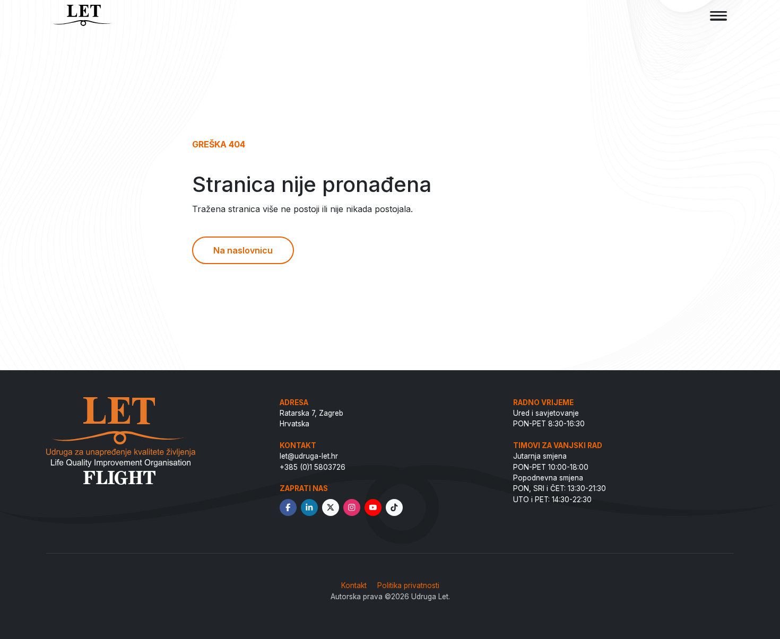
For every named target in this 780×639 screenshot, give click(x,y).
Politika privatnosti (408, 585)
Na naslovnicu (243, 250)
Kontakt (354, 585)
